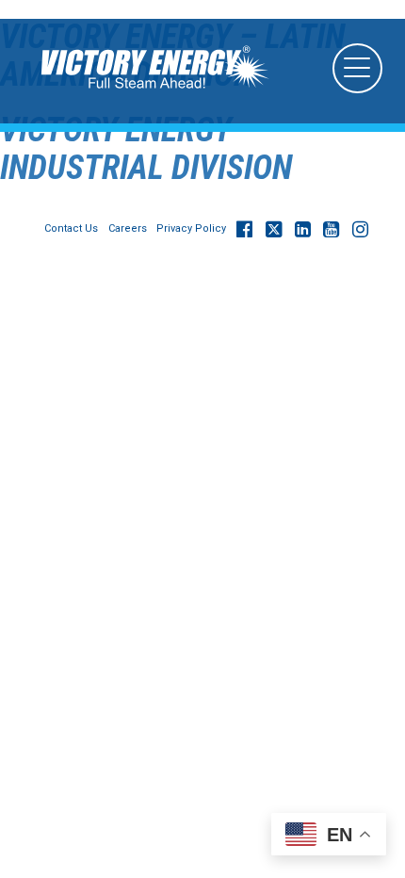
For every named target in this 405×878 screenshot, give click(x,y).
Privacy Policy (191, 228)
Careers (127, 228)
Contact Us (71, 228)
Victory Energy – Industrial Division (146, 148)
